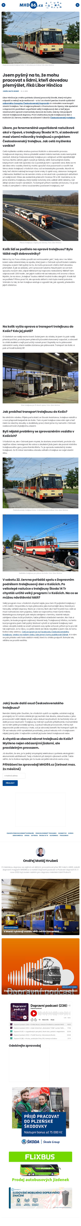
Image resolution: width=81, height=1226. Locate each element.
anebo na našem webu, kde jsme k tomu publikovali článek (40, 634)
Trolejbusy (64, 835)
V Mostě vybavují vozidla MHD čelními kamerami (31, 931)
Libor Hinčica (18, 835)
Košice (70, 833)
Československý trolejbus (62, 117)
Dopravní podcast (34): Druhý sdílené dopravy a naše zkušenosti (40, 991)
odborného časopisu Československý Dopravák (26, 103)
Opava (26, 835)
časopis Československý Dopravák (20, 833)
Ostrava (34, 835)
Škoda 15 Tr (43, 835)
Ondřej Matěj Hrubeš (11, 91)
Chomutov (62, 833)
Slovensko (54, 835)
